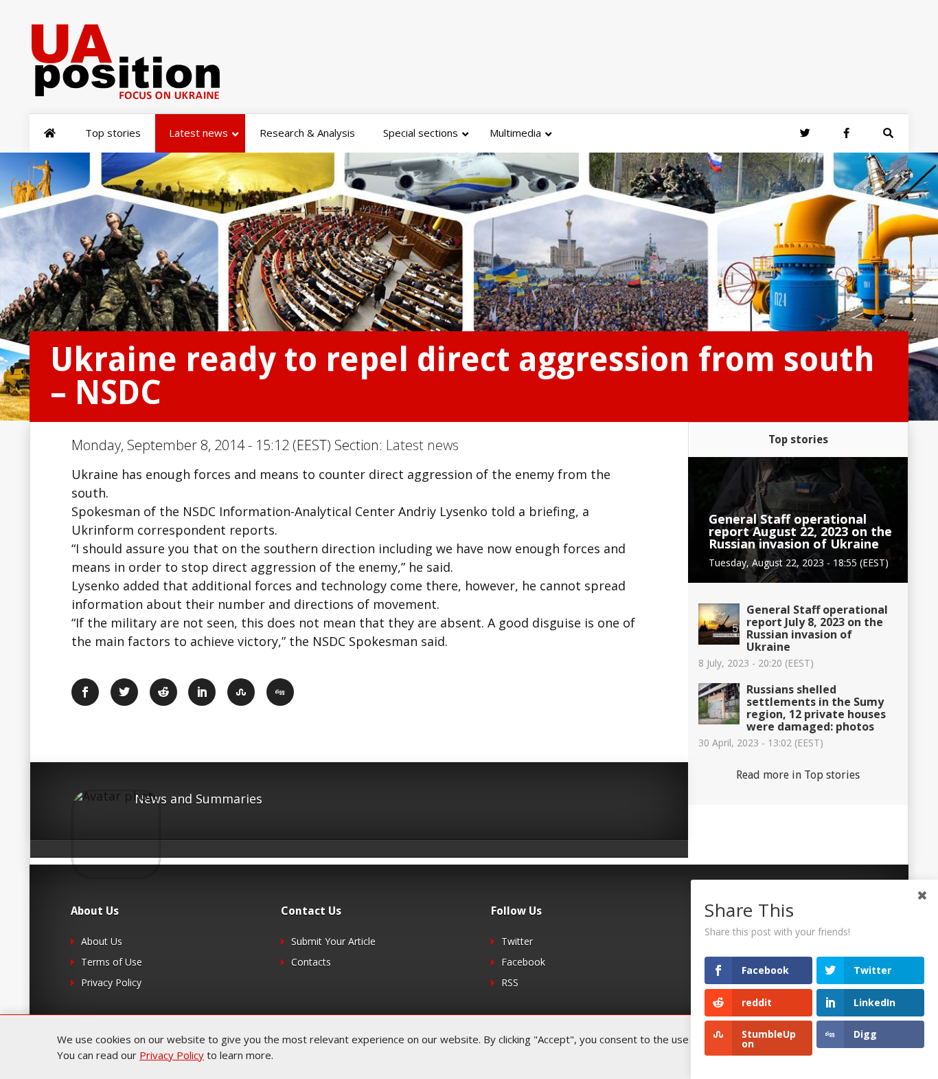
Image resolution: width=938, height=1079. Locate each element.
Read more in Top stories (798, 774)
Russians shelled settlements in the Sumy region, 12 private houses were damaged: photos (816, 708)
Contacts (311, 961)
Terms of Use (111, 961)
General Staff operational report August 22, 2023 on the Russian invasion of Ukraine (800, 531)
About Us (101, 941)
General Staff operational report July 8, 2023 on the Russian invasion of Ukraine (817, 628)
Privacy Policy (111, 982)
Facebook (523, 961)
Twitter (517, 941)
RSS (509, 982)
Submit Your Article (333, 941)
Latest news (422, 445)
